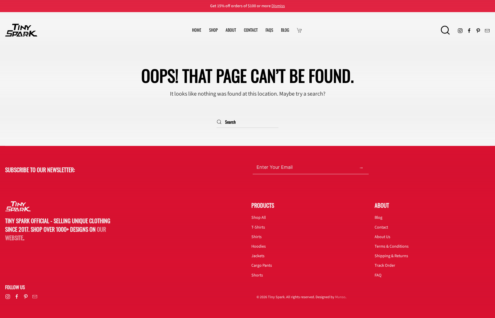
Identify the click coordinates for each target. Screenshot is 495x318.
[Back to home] (21, 30)
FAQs (269, 30)
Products (262, 205)
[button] (445, 30)
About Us (382, 237)
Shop (213, 30)
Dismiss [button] (278, 6)
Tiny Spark (276, 297)
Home (196, 30)
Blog (285, 30)
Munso (340, 297)
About (231, 30)
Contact (251, 30)
